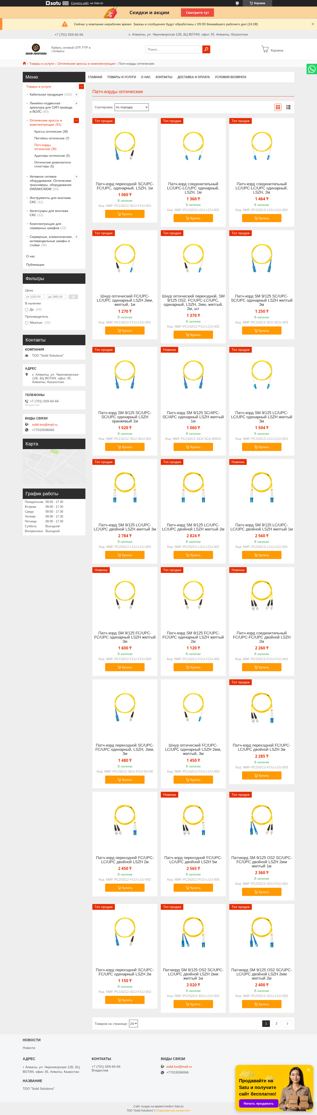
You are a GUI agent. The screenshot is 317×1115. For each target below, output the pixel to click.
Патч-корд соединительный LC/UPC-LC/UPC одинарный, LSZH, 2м (262, 188)
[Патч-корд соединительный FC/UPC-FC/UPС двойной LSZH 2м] (261, 596)
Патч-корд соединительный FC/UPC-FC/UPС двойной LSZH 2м (262, 637)
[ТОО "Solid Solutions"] (36, 49)
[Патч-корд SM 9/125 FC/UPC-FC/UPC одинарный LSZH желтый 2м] (193, 596)
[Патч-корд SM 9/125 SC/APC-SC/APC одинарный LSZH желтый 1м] (193, 376)
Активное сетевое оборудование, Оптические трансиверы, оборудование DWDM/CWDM (50, 183)
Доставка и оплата (194, 77)
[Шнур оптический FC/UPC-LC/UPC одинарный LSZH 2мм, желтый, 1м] (124, 259)
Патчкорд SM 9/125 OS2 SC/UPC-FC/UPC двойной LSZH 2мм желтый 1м (261, 862)
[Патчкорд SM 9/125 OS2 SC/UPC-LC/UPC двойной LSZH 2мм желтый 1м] (193, 933)
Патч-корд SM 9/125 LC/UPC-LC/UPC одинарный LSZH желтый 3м (261, 417)
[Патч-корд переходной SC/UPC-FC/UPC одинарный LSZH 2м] (124, 933)
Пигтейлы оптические (49, 138)
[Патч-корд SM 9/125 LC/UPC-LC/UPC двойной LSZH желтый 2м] (193, 488)
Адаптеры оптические (49, 155)
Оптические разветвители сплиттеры (52, 164)
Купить (127, 214)
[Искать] (206, 49)
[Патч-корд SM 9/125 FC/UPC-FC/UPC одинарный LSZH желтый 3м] (124, 596)
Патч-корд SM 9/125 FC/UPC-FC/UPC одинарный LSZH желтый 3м (125, 637)
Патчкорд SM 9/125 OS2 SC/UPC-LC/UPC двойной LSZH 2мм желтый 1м (193, 974)
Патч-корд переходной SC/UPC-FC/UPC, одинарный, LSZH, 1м (125, 186)
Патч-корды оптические (42, 147)
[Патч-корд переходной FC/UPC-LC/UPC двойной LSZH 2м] (124, 821)
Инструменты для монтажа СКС (50, 200)
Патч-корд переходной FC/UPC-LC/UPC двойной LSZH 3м (262, 747)
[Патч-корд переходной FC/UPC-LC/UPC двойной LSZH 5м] (193, 821)
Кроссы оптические (47, 131)
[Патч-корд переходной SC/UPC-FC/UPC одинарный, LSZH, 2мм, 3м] (124, 708)
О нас (146, 77)
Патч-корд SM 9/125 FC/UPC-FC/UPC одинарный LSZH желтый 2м (193, 637)
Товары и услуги (41, 63)
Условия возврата (230, 77)
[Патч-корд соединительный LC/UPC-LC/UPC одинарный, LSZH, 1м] (193, 147)
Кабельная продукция (46, 94)
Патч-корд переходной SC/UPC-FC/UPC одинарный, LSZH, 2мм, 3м (124, 749)
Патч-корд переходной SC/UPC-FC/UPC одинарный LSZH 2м (125, 972)
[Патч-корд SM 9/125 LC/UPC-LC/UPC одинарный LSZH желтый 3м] (261, 376)
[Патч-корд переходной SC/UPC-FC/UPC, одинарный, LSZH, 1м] (124, 147)
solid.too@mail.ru (45, 424)
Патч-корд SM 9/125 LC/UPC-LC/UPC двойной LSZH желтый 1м (261, 527)
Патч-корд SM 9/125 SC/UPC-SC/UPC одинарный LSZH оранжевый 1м (125, 417)
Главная (95, 77)
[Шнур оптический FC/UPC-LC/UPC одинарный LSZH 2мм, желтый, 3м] (193, 708)
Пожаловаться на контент (173, 1110)
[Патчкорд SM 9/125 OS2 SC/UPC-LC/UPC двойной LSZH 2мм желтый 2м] (261, 933)
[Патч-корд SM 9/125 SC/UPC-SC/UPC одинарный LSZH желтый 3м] (261, 259)
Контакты (164, 77)
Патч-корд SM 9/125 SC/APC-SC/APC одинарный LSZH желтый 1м (193, 417)
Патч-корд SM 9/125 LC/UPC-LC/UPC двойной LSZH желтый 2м (193, 527)
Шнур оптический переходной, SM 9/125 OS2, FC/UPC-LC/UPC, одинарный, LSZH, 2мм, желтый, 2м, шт (193, 302)
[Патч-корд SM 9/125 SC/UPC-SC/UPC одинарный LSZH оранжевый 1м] (124, 376)
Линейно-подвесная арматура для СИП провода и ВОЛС (51, 107)
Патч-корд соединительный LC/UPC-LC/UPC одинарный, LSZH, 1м (193, 188)
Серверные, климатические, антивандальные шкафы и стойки (51, 241)
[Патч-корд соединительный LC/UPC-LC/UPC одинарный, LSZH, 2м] (261, 147)
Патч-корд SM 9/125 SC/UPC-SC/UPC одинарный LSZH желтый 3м (262, 300)
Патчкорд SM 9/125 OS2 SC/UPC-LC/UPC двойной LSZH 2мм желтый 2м (261, 974)
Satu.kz (179, 1106)
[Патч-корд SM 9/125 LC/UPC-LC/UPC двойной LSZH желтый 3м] (124, 488)
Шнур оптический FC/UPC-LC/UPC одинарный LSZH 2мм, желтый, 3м (193, 749)
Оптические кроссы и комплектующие (86, 63)
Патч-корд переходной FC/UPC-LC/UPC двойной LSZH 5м (193, 860)
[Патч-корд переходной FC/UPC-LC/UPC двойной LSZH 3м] (261, 708)
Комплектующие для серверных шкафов (45, 226)
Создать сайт (80, 3)
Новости (29, 1048)
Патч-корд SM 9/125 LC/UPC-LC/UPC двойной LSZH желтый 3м (125, 527)
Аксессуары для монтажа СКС (49, 213)
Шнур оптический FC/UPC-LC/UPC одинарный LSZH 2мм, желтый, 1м (125, 300)
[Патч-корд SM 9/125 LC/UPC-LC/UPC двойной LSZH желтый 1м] (261, 488)
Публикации (35, 264)
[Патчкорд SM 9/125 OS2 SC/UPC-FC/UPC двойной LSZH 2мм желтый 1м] (261, 821)
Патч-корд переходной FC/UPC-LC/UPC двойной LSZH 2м (125, 860)
